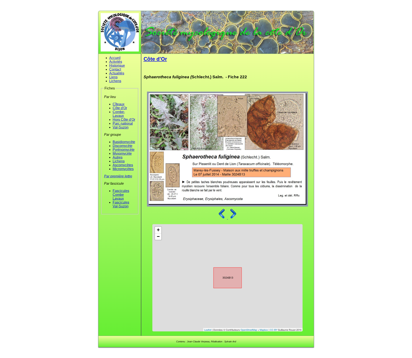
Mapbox (264, 329)
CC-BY (273, 329)
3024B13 (224, 277)
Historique (117, 65)
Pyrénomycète (124, 149)
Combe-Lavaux (119, 114)
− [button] (158, 236)
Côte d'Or (120, 108)
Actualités (116, 73)
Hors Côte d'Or (124, 119)
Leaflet (207, 329)
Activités (115, 61)
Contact (115, 69)
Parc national (123, 123)
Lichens (115, 81)
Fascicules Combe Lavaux (121, 194)
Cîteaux (118, 104)
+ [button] (158, 230)
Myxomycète (122, 153)
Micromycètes (123, 169)
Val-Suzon (121, 127)
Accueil (115, 58)
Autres (118, 157)
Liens (113, 77)
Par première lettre (118, 176)
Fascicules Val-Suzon (121, 204)
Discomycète (122, 146)
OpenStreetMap (249, 329)
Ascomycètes (123, 165)
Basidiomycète (124, 142)
